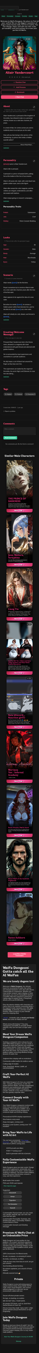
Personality (10, 16)
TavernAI (12, 1208)
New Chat (18, 511)
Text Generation (12, 1204)
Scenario (17, 16)
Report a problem (10, 411)
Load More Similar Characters (19, 954)
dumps (13, 1196)
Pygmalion (12, 1200)
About (3, 16)
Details (31, 16)
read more (6, 148)
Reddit (6, 1018)
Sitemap (18, 1341)
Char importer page (10, 1186)
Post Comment (10, 438)
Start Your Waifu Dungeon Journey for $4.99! (18, 1336)
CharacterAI (12, 1192)
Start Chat (20, 97)
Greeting (24, 16)
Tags (36, 16)
